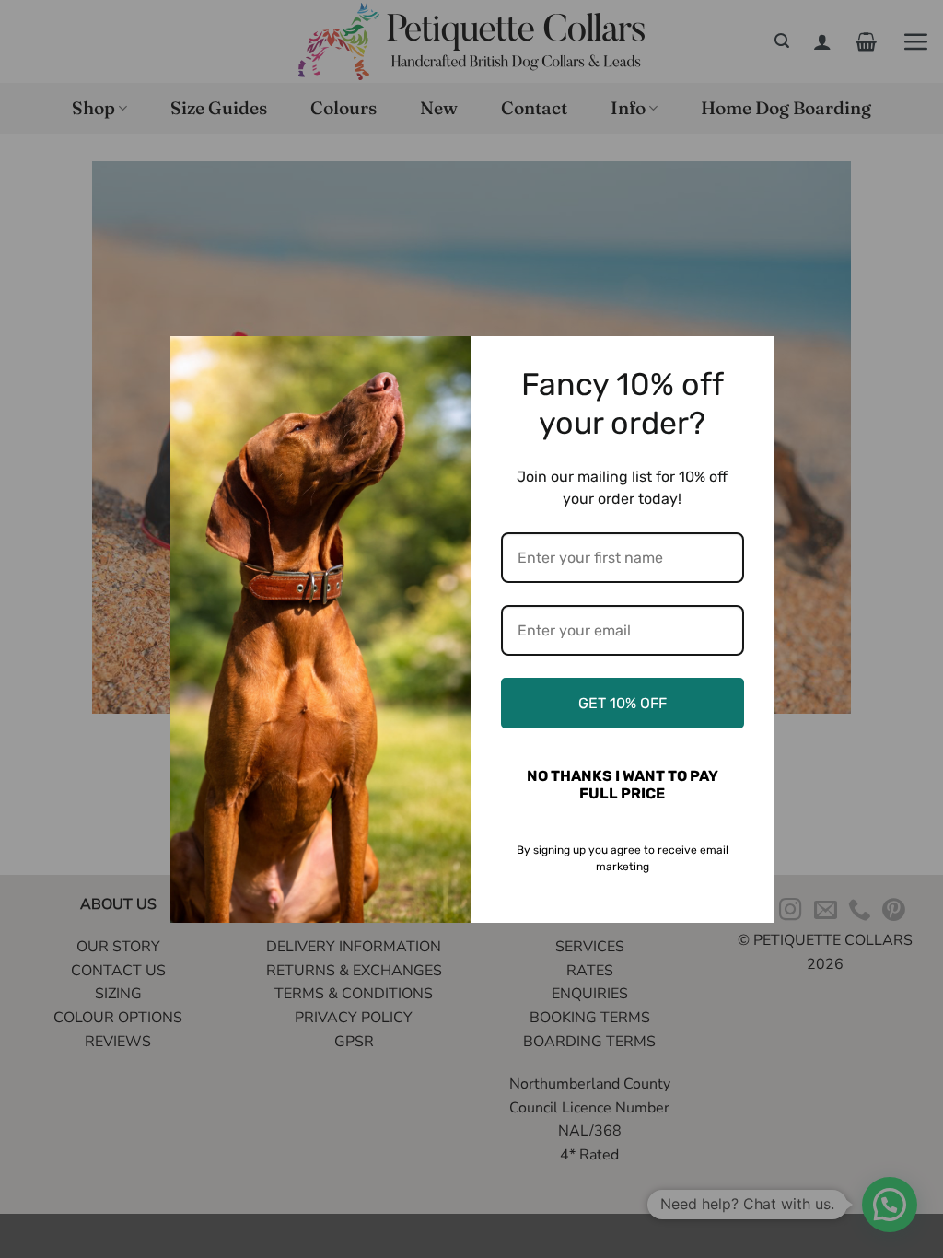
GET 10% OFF (622, 703)
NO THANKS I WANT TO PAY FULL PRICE (622, 784)
